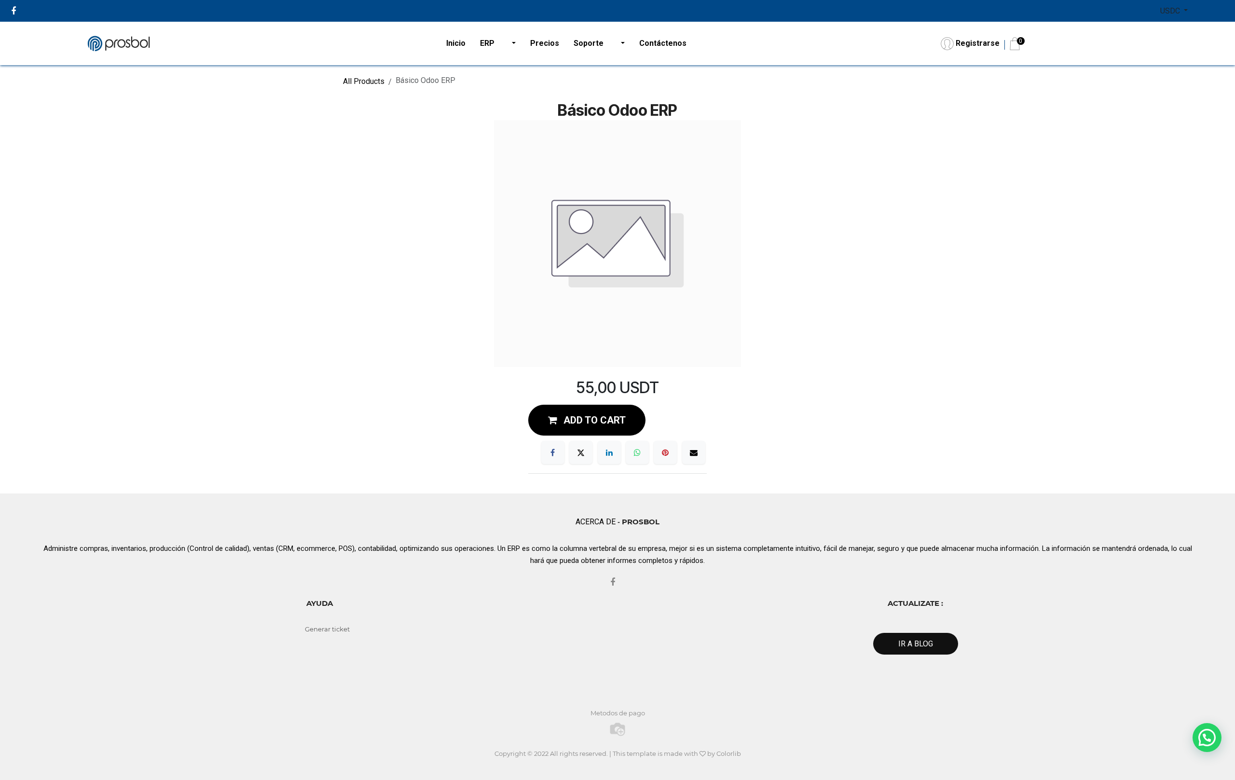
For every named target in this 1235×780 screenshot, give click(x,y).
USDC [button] (1171, 10)
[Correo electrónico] (693, 452)
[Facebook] (552, 452)
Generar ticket (327, 629)
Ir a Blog (915, 643)
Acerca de (596, 521)
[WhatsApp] (637, 452)
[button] (586, 420)
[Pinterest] (665, 452)
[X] (580, 452)
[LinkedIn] (609, 452)
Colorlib (728, 753)
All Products (363, 81)
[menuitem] (456, 43)
